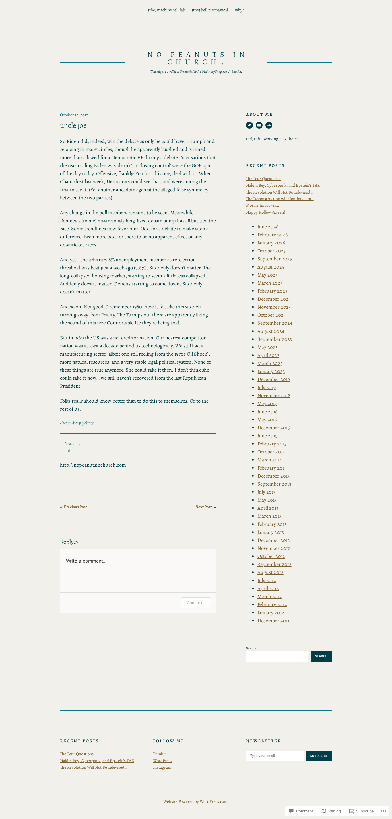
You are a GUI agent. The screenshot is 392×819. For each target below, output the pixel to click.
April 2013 (267, 508)
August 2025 (270, 266)
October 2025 (271, 250)
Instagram (162, 767)
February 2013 (271, 524)
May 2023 (267, 347)
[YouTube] (259, 125)
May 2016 (267, 419)
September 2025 (274, 258)
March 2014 (269, 459)
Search (251, 648)
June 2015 (267, 435)
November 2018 (273, 395)
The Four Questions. (263, 178)
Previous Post (75, 507)
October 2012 (271, 556)
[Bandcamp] (249, 125)
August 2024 (270, 331)
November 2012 (273, 548)
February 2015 (272, 443)
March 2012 (269, 596)
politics (88, 423)
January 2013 (270, 532)
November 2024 (274, 307)
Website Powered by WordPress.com (195, 801)
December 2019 (273, 379)
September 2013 (274, 483)
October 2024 (271, 315)
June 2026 (267, 226)
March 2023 (269, 363)
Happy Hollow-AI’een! (265, 212)
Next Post (203, 507)
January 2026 (271, 242)
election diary (70, 423)
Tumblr (159, 754)
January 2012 (270, 612)
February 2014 (272, 467)
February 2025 (272, 290)
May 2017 (267, 403)
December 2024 (274, 298)
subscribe (319, 756)
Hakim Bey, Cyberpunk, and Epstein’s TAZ (283, 185)
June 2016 (267, 411)
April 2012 (268, 588)
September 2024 (274, 323)
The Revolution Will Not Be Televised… (279, 192)
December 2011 (273, 620)
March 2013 (269, 516)
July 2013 (266, 491)
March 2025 (270, 282)
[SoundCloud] (268, 125)
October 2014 (271, 451)
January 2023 (271, 371)
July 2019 (266, 387)
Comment (196, 602)
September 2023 (274, 339)
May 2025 (267, 274)
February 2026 (272, 234)
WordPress (162, 761)
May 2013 (267, 500)
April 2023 (268, 355)
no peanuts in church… (197, 58)
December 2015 (273, 427)
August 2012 (270, 572)
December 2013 (273, 475)
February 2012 (272, 604)
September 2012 (274, 564)
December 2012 (273, 540)
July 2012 (266, 580)
